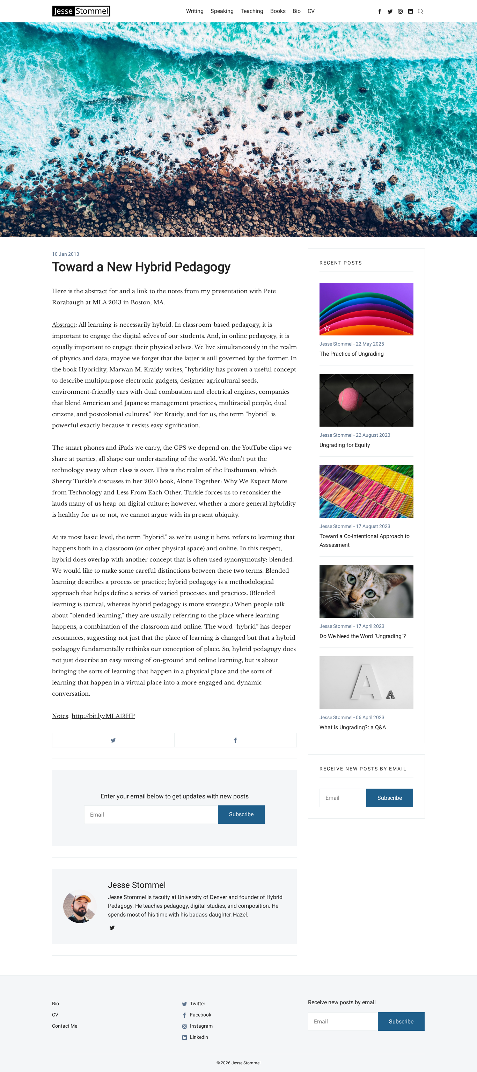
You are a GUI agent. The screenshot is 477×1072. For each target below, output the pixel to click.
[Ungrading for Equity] (366, 400)
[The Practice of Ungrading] (366, 309)
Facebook (200, 1014)
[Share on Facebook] (235, 740)
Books (278, 11)
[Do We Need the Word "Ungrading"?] (366, 591)
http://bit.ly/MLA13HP (103, 715)
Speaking (222, 11)
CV (311, 11)
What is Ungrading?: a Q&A (353, 727)
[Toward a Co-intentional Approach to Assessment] (366, 491)
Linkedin (198, 1037)
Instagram (201, 1026)
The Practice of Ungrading (352, 353)
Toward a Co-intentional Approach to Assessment (365, 540)
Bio (297, 11)
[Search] (420, 11)
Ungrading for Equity (345, 445)
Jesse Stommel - (338, 344)
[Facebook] (380, 11)
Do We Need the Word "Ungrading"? (363, 636)
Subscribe (241, 814)
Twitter (197, 1003)
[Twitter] (390, 11)
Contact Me (64, 1026)
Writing (195, 11)
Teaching (252, 11)
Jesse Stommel (137, 885)
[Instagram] (400, 11)
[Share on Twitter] (113, 740)
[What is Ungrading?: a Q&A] (366, 682)
